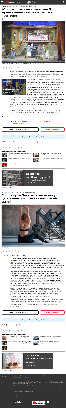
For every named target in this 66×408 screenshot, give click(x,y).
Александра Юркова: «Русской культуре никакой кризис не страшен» (18, 164)
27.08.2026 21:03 (5, 192)
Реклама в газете (28, 376)
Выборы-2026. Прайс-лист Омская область (45, 376)
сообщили (13, 264)
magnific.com (5, 247)
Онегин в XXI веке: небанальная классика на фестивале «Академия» (36, 120)
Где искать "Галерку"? (20, 123)
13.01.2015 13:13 (5, 6)
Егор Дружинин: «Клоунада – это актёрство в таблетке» (31, 121)
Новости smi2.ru (7, 188)
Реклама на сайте (17, 376)
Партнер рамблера (26, 401)
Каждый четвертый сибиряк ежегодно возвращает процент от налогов (49, 342)
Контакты (59, 376)
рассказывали (21, 299)
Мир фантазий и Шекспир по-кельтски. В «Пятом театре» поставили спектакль (18, 159)
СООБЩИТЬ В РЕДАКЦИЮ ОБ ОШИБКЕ (21, 377)
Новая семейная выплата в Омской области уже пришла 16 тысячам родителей (19, 337)
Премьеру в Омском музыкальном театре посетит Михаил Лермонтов (50, 154)
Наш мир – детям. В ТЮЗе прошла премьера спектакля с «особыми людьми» (51, 159)
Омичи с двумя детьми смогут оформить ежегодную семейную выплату (18, 347)
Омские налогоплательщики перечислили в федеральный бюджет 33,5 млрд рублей (19, 342)
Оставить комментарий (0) (52, 129)
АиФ (43, 63)
